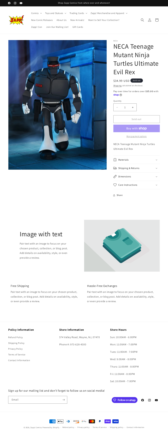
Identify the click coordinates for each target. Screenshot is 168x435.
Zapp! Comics (36, 427)
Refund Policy (15, 337)
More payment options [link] (136, 136)
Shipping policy (116, 427)
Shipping (117, 85)
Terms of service (99, 427)
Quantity (117, 101)
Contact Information (19, 360)
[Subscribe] (63, 400)
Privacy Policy (15, 348)
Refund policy (68, 427)
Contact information (135, 427)
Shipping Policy (16, 343)
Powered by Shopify (50, 427)
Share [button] (120, 195)
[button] (36, 13)
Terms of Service (16, 354)
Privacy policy (83, 427)
